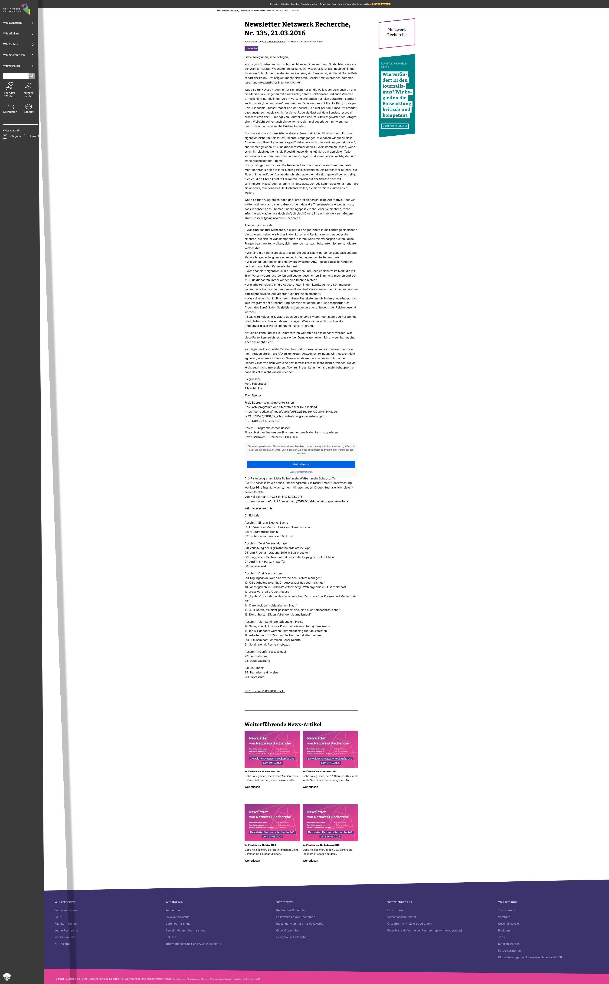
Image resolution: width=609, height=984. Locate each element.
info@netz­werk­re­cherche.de (156, 979)
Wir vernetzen (65, 902)
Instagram (15, 136)
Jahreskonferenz (66, 910)
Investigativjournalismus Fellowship (299, 923)
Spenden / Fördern (9, 94)
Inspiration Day (65, 937)
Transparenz (506, 910)
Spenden (295, 4)
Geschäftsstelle (508, 923)
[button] (7, 977)
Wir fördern (285, 902)
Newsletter (9, 112)
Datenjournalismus (177, 923)
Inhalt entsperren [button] (301, 464)
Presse (205, 979)
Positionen (505, 930)
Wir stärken (174, 902)
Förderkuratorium (309, 4)
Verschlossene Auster (401, 917)
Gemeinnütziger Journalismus (185, 930)
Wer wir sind (507, 902)
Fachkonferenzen (66, 923)
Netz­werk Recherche (274, 42)
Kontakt (28, 112)
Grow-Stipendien (287, 930)
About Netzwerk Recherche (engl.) (243, 979)
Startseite (274, 4)
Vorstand (504, 917)
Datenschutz (179, 979)
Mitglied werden (29, 94)
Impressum (194, 979)
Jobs (334, 4)
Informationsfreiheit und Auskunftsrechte (193, 944)
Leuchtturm (395, 910)
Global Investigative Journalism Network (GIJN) (530, 957)
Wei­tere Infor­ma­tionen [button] (301, 472)
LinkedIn (35, 136)
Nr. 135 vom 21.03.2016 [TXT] (265, 691)
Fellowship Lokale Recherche (295, 917)
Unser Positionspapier (395, 126)
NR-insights (62, 944)
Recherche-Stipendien (291, 910)
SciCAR (59, 917)
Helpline (170, 937)
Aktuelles (285, 4)
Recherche (172, 910)
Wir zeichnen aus (399, 902)
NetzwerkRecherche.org (228, 11)
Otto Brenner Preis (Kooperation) (409, 923)
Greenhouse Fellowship (291, 937)
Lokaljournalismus (177, 917)
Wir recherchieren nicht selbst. (354, 4)
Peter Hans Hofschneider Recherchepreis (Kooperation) (424, 930)
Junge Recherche (66, 930)
